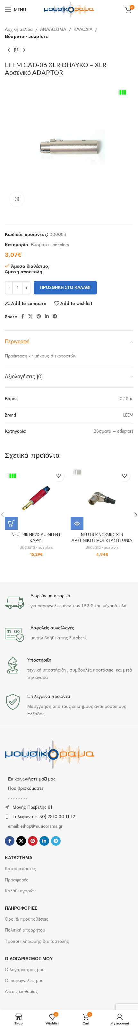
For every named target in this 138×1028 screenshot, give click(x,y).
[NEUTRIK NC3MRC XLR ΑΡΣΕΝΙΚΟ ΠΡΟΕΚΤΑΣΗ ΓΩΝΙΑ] (102, 498)
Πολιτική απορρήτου (25, 930)
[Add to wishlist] (58, 476)
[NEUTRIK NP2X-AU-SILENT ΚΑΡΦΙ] (36, 498)
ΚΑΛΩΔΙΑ (82, 29)
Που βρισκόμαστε (25, 788)
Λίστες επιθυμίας (21, 991)
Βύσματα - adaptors (26, 36)
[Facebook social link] (22, 316)
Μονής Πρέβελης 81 (32, 807)
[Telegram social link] (55, 316)
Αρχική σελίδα (19, 29)
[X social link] (30, 316)
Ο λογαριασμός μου (25, 969)
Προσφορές (16, 880)
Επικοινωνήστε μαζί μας (32, 779)
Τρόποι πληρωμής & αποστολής (37, 941)
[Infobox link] (69, 602)
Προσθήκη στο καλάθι (65, 287)
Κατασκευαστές (20, 868)
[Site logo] (69, 9)
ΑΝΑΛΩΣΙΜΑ (53, 29)
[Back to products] (16, 50)
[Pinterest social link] (39, 316)
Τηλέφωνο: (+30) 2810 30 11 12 (44, 816)
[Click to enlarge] (17, 199)
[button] (11, 523)
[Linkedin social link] (47, 316)
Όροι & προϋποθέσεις (26, 919)
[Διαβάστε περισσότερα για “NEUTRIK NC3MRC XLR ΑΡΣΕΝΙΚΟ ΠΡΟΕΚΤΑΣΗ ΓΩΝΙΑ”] (77, 523)
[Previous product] (9, 50)
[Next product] (24, 50)
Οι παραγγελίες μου (24, 980)
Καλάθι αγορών (20, 891)
